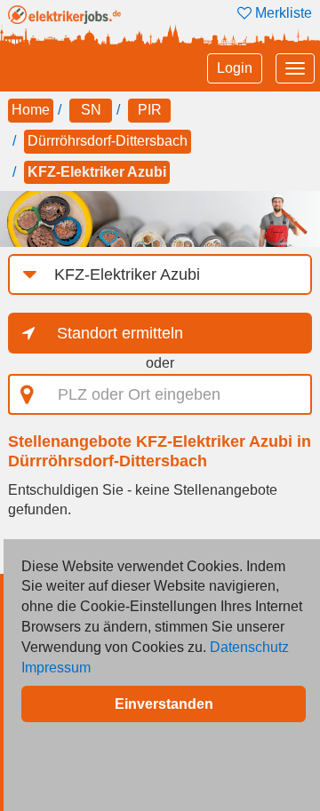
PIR (150, 109)
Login (234, 68)
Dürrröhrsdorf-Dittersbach (108, 140)
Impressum (56, 667)
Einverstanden (164, 704)
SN (91, 109)
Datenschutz (249, 647)
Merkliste (282, 12)
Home (31, 109)
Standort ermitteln (120, 333)
